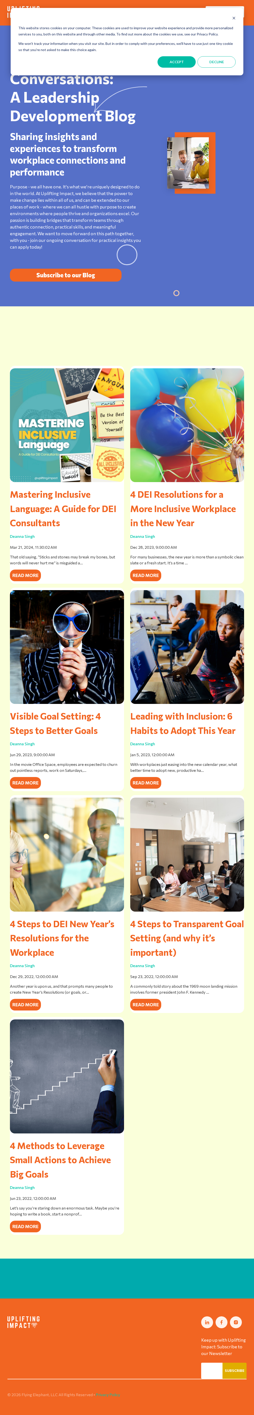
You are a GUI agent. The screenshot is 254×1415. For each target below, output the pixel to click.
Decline (216, 62)
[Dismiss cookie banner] (234, 19)
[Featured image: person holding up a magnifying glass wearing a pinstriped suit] (67, 702)
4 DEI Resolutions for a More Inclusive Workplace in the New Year (183, 508)
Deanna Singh (22, 536)
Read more (25, 575)
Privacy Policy (108, 1394)
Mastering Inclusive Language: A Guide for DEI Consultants (63, 508)
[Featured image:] (67, 480)
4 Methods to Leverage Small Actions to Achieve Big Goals (60, 1159)
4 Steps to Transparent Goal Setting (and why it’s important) (187, 937)
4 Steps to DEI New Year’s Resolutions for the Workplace (62, 937)
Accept (177, 62)
